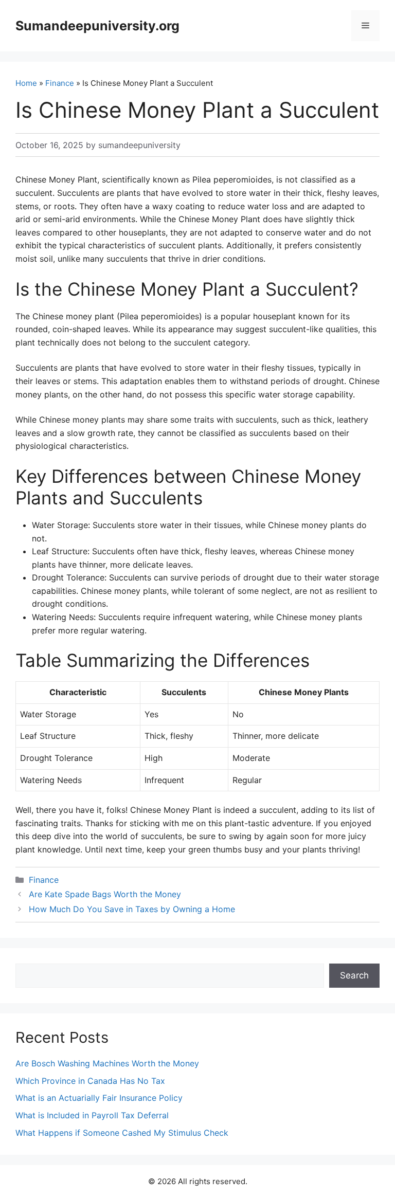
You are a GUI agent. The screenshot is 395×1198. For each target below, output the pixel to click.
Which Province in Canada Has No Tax (90, 1081)
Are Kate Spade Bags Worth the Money (105, 894)
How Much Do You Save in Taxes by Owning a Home (132, 909)
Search (354, 975)
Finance (59, 83)
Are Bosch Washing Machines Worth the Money (107, 1063)
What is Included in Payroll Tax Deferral (92, 1115)
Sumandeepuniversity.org (97, 25)
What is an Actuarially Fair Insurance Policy (99, 1098)
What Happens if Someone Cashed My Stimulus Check (121, 1133)
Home (26, 83)
